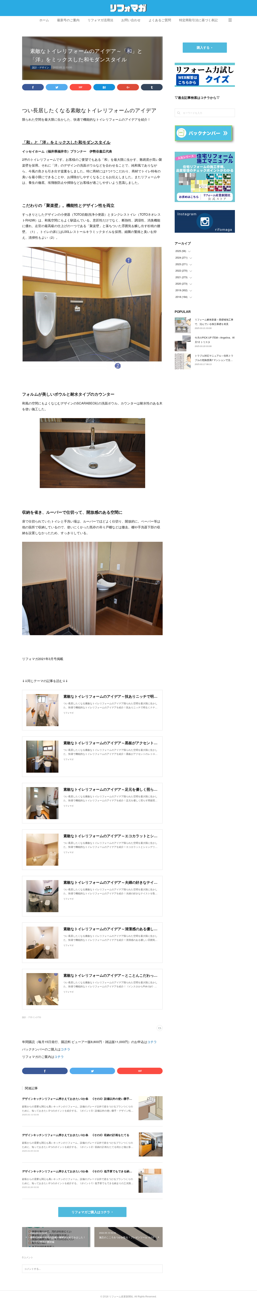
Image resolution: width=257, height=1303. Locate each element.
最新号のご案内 (68, 20)
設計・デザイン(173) (31, 1017)
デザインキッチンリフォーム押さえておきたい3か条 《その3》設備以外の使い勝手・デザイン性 (84, 1099)
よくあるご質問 (160, 20)
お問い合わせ (131, 20)
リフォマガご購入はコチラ (90, 1212)
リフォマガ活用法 (100, 20)
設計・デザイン (40, 67)
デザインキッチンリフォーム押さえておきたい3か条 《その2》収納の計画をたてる (75, 1135)
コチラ (152, 1041)
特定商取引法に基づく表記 (198, 20)
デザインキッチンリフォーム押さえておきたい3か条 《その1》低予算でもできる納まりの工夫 (82, 1171)
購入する (203, 47)
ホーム (44, 20)
